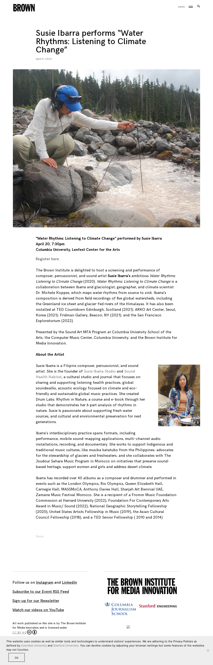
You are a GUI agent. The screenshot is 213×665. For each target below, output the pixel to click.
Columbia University (34, 645)
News (40, 537)
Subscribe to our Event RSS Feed (40, 591)
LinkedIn (69, 582)
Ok (17, 657)
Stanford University (65, 645)
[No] (208, 650)
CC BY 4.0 (19, 632)
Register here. (48, 259)
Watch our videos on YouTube (38, 610)
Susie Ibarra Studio (100, 371)
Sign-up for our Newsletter (35, 601)
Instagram (44, 582)
